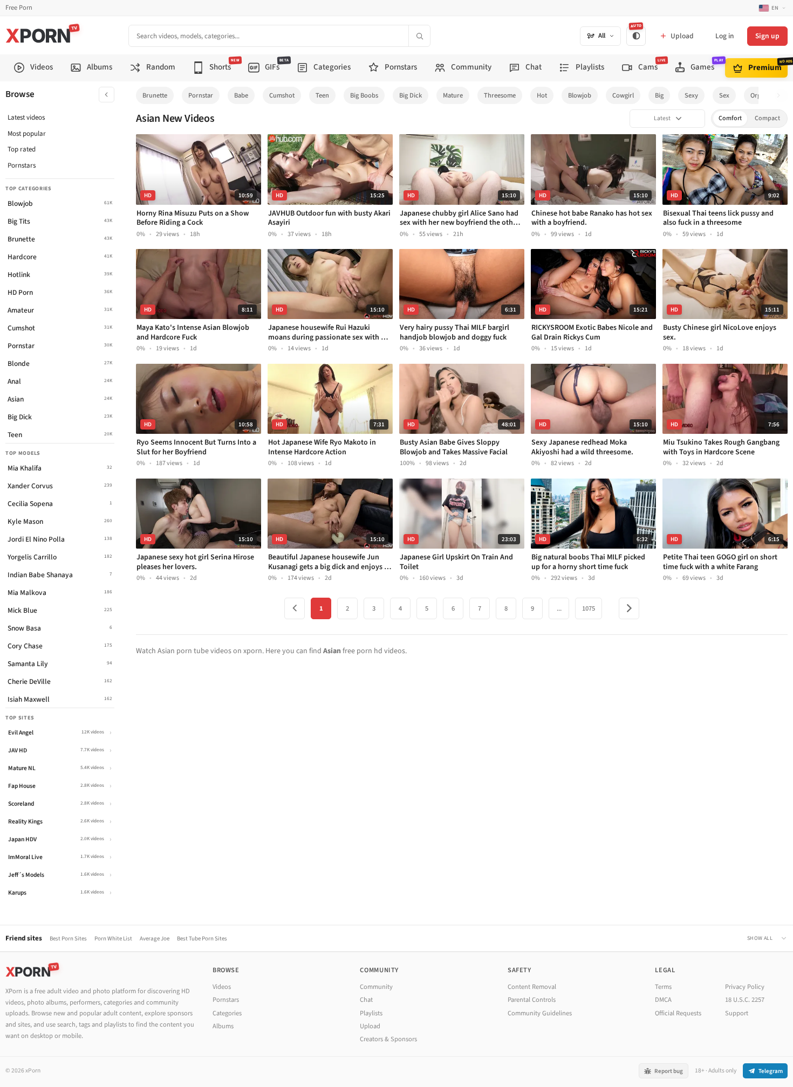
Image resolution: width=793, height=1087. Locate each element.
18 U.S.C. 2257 (744, 1000)
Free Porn (18, 7)
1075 (588, 608)
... (559, 608)
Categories (227, 1013)
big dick (410, 95)
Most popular (27, 134)
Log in (724, 36)
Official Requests (678, 1013)
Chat (366, 1000)
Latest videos (26, 117)
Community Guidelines (540, 1013)
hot (542, 95)
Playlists (371, 1013)
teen (322, 95)
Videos (222, 987)
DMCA (663, 1000)
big (659, 95)
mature (453, 95)
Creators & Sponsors (388, 1039)
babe (241, 95)
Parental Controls (532, 1000)
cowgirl (623, 95)
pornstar (200, 95)
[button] (781, 95)
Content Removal (532, 987)
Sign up (767, 36)
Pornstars (22, 165)
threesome (500, 95)
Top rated (22, 149)
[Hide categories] (106, 94)
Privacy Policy (744, 987)
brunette (154, 95)
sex (724, 95)
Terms (663, 987)
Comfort (730, 118)
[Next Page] (629, 608)
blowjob (579, 95)
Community (376, 987)
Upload (370, 1026)
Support (736, 1013)
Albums (223, 1026)
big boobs (364, 95)
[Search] (419, 35)
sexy (691, 95)
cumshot (282, 95)
